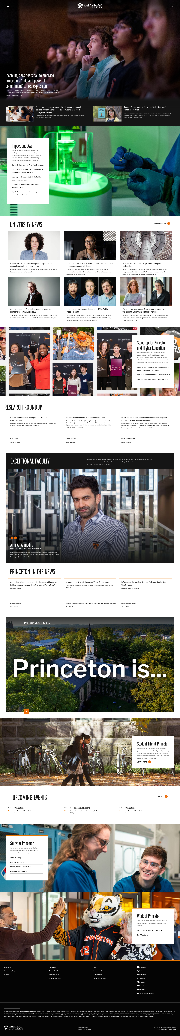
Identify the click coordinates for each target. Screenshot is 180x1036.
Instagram (142, 975)
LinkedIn (142, 982)
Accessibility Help (9, 971)
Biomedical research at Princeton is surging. (28, 165)
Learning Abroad (16, 862)
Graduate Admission (17, 871)
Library (95, 967)
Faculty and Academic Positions (148, 930)
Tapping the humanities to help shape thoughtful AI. (25, 185)
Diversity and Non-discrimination (12, 1008)
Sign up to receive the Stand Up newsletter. (152, 374)
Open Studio (19, 807)
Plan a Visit (52, 967)
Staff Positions (142, 935)
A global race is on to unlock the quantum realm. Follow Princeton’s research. (27, 193)
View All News (160, 223)
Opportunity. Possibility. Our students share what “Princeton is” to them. (152, 368)
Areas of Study (15, 858)
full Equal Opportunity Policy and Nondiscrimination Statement (139, 1016)
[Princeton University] (13, 1028)
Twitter (141, 971)
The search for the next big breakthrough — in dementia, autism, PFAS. (27, 170)
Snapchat (142, 978)
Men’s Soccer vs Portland (80, 807)
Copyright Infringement (161, 1029)
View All (160, 796)
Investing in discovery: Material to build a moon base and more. (26, 178)
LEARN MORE (142, 762)
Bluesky (141, 989)
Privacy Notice (172, 1029)
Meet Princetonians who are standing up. (152, 379)
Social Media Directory (146, 993)
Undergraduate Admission (19, 867)
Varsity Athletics (54, 975)
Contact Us (7, 967)
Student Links (97, 975)
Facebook (142, 967)
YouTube (142, 986)
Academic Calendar (99, 971)
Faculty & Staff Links (99, 978)
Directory (7, 975)
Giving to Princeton (55, 978)
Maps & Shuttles (54, 971)
